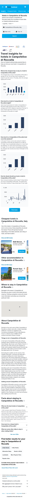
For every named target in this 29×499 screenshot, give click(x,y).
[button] (2, 7)
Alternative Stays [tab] (6, 451)
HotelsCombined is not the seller (11, 481)
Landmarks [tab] (5, 455)
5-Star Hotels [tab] (15, 447)
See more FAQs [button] (15, 434)
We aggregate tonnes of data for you (12, 484)
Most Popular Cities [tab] (16, 455)
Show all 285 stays (6, 265)
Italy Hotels (8, 493)
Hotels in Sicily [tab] (18, 451)
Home (3, 493)
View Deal (21, 251)
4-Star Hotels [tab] (5, 447)
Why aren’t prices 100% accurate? (11, 486)
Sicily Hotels (19, 493)
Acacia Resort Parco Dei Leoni (10, 468)
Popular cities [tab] (6, 458)
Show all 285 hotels (7, 238)
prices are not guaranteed (11, 476)
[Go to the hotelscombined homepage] (11, 7)
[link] (14, 210)
